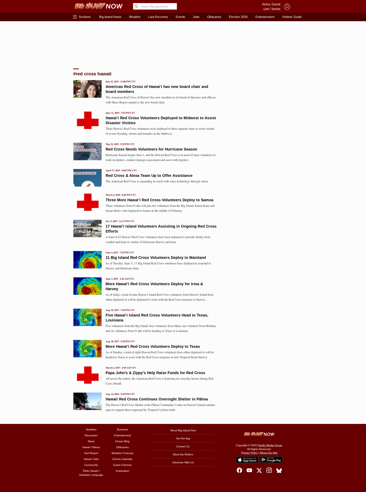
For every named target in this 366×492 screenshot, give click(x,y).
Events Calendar (122, 459)
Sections (85, 17)
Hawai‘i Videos (91, 447)
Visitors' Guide (292, 17)
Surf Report (91, 453)
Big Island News (110, 17)
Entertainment (264, 17)
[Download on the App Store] (247, 459)
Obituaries (214, 17)
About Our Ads (268, 452)
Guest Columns (122, 464)
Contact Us (183, 446)
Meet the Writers (183, 454)
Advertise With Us (183, 462)
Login (266, 8)
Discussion (91, 435)
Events (180, 17)
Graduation (122, 470)
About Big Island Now (183, 430)
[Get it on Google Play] (271, 459)
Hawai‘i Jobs (91, 459)
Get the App (183, 438)
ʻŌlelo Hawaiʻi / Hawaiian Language (91, 472)
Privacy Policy (249, 452)
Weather (134, 17)
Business (122, 429)
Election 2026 (238, 17)
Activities (91, 429)
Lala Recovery (158, 17)
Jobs (196, 17)
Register (276, 8)
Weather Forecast (122, 453)
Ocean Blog (122, 441)
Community (91, 464)
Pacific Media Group (270, 445)
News (91, 441)
